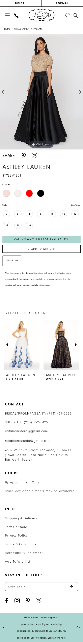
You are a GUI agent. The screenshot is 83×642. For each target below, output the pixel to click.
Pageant (38, 29)
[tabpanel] (41, 91)
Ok (79, 627)
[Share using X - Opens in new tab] (34, 155)
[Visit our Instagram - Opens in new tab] (17, 600)
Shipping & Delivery (21, 518)
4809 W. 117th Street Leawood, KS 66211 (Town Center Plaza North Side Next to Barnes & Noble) (38, 455)
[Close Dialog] (4, 628)
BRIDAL (20, 3)
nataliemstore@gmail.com (26, 431)
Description (12, 260)
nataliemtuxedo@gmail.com (28, 441)
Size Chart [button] (75, 205)
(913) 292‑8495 (36, 422)
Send (73, 586)
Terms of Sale (16, 527)
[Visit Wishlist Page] (67, 15)
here (63, 637)
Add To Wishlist (17, 561)
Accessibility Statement (24, 553)
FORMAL (62, 3)
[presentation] (46, 344)
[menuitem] (21, 3)
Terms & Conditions (20, 544)
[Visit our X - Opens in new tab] (39, 600)
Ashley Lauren (21, 29)
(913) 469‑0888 (59, 413)
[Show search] (76, 15)
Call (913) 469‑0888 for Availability (41, 239)
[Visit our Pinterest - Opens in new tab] (28, 600)
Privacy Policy (16, 535)
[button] (7, 15)
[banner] (41, 15)
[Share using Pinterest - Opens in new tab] (24, 155)
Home (7, 29)
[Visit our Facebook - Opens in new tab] (6, 600)
